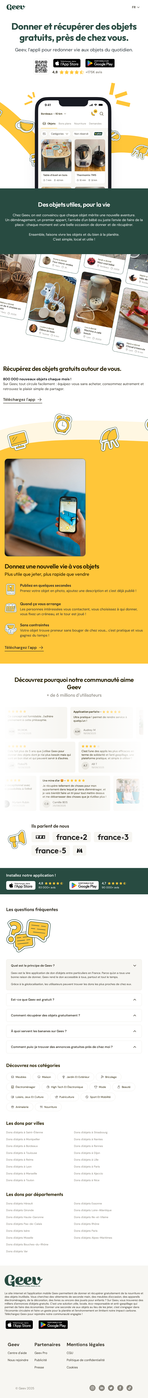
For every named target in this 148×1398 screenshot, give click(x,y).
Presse (39, 1367)
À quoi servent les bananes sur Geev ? (39, 1031)
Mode (102, 1087)
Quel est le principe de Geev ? (33, 966)
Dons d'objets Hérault (19, 1203)
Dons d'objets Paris (86, 1230)
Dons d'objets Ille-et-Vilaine (91, 1217)
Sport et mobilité (100, 1097)
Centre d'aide (17, 1353)
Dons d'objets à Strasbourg (91, 1132)
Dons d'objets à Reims (19, 1159)
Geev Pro (40, 1353)
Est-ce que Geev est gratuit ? (32, 1000)
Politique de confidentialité (86, 1360)
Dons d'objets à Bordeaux (22, 1146)
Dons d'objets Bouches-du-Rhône (27, 1244)
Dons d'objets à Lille (86, 1159)
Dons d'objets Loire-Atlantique (93, 1210)
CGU (70, 1353)
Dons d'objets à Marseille (21, 1173)
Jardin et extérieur (78, 1077)
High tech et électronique (67, 1087)
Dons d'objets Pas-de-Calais (24, 1224)
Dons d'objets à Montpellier (23, 1139)
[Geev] (16, 7)
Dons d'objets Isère (18, 1230)
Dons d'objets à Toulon (20, 1180)
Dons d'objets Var (17, 1251)
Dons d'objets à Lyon (19, 1166)
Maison (46, 1077)
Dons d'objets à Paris (87, 1166)
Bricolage (111, 1077)
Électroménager (25, 1087)
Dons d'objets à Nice (86, 1180)
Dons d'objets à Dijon (87, 1153)
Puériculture (66, 1097)
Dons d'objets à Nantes (88, 1139)
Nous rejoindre (18, 1360)
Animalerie (22, 1107)
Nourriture (50, 1107)
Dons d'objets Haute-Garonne (25, 1217)
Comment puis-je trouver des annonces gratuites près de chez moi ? (62, 1047)
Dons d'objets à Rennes (88, 1146)
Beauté (126, 1087)
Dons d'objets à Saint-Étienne (24, 1132)
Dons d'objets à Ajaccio (88, 1173)
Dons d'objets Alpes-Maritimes (93, 1237)
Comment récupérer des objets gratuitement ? (45, 1015)
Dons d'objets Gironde (20, 1210)
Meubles (21, 1077)
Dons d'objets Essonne (88, 1203)
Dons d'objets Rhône (86, 1224)
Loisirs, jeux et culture (30, 1097)
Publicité (40, 1360)
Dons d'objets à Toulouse (21, 1153)
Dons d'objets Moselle (19, 1237)
